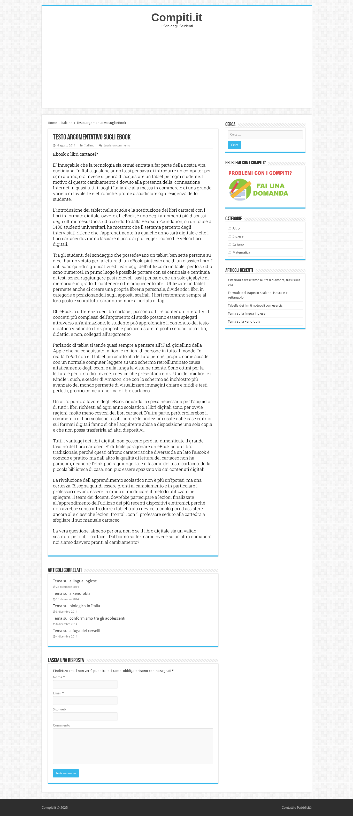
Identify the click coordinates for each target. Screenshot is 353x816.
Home (52, 123)
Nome (59, 677)
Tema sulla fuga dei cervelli (76, 630)
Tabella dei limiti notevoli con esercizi (255, 305)
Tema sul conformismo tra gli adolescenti (89, 618)
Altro (236, 228)
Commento (61, 725)
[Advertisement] (177, 72)
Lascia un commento (117, 145)
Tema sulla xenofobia (71, 593)
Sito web (59, 709)
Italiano (67, 123)
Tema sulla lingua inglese (75, 581)
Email (58, 693)
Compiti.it (176, 17)
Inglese (238, 236)
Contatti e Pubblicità (297, 808)
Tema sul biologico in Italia (76, 606)
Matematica (241, 252)
